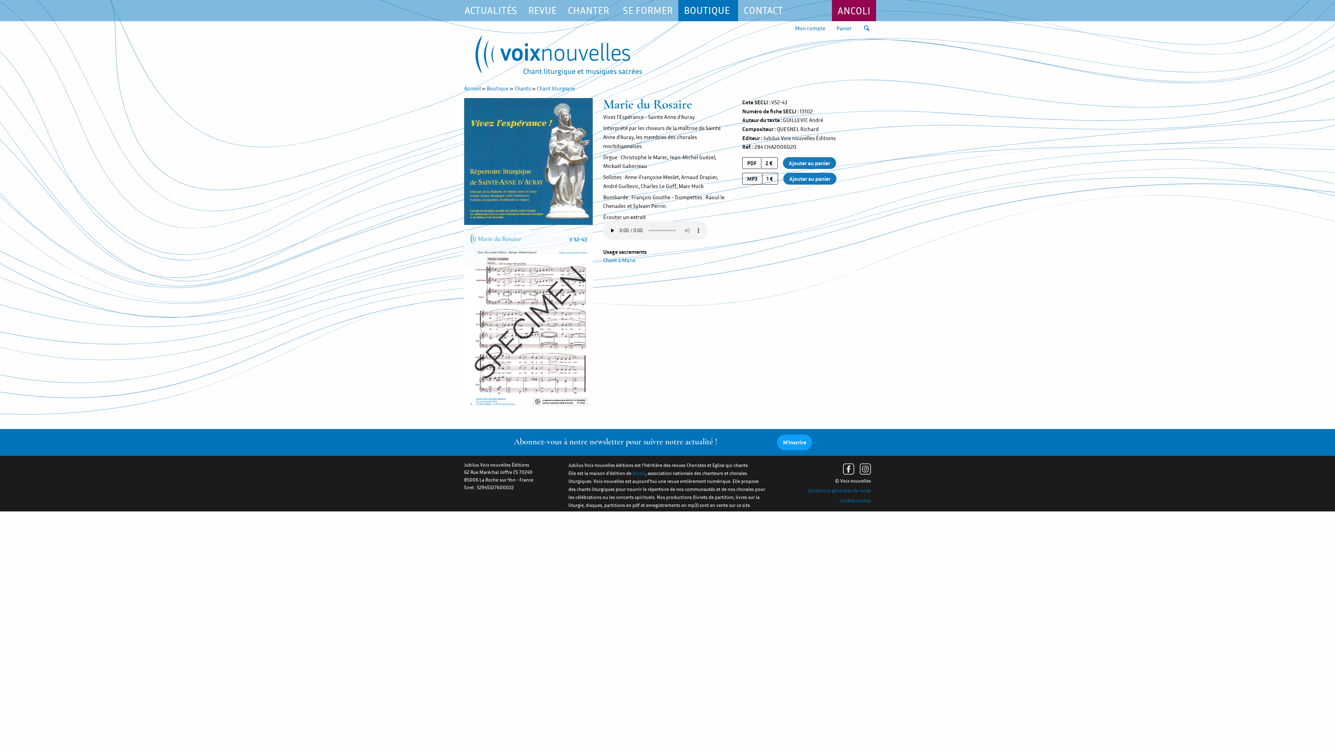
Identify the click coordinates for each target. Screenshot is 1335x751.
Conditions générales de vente (839, 490)
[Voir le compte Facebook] (848, 469)
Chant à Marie (619, 260)
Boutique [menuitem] (707, 10)
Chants (523, 88)
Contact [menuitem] (763, 10)
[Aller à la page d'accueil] (558, 57)
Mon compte (810, 28)
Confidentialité (855, 501)
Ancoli (854, 10)
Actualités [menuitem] (490, 10)
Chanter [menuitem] (588, 10)
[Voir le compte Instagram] (865, 469)
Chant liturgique (556, 88)
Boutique (498, 88)
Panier (844, 28)
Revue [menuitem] (542, 10)
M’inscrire (794, 442)
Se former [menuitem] (648, 10)
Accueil (472, 88)
